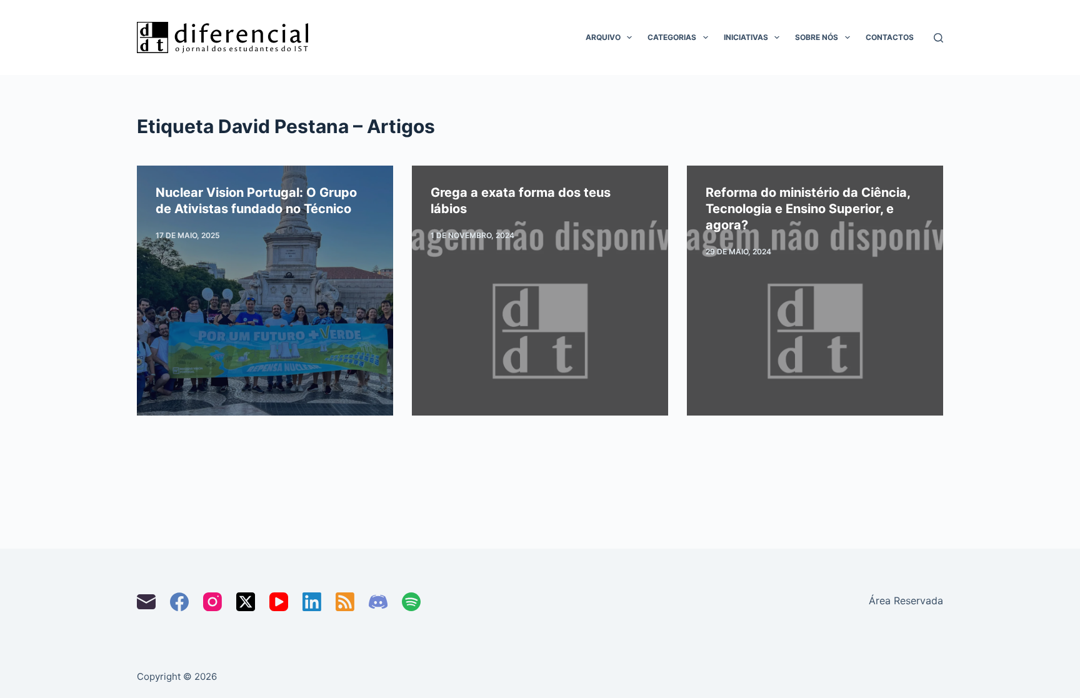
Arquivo (603, 37)
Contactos (890, 37)
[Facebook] (179, 601)
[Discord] (378, 601)
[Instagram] (212, 601)
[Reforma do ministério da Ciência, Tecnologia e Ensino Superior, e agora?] (815, 291)
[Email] (146, 601)
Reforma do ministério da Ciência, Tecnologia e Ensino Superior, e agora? (808, 208)
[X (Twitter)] (245, 601)
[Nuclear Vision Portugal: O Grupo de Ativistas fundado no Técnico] (265, 291)
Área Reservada (906, 600)
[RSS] (345, 601)
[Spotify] (411, 601)
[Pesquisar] (938, 37)
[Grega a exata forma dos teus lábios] (540, 291)
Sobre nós (816, 37)
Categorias (672, 37)
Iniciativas (746, 37)
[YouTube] (278, 601)
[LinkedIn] (311, 601)
